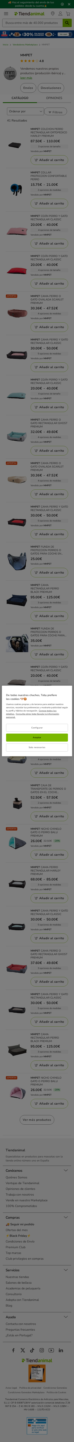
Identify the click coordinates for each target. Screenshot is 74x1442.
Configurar (37, 727)
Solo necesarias (37, 747)
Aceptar (37, 737)
